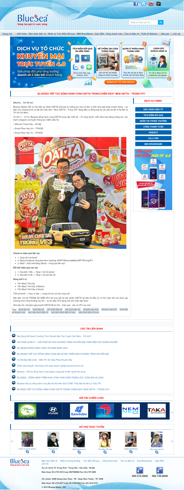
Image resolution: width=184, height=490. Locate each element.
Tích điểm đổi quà (153, 115)
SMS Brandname (153, 143)
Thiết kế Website (149, 33)
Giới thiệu (22, 33)
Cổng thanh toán (114, 33)
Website (153, 132)
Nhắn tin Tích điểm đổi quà (61, 33)
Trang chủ (7, 33)
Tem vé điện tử (131, 33)
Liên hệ (176, 33)
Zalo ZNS (99, 33)
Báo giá (165, 33)
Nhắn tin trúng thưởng (153, 120)
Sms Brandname (144, 460)
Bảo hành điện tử (37, 33)
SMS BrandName (85, 33)
